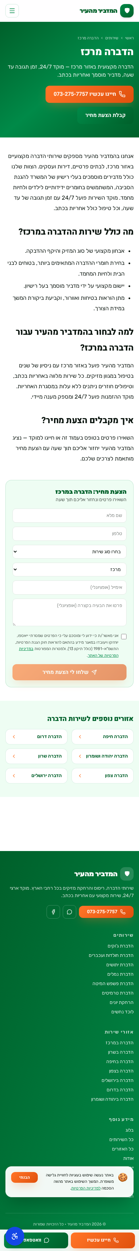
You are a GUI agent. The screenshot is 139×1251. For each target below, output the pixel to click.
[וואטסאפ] (69, 912)
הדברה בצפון (121, 1071)
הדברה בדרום (120, 1090)
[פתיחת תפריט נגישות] (14, 1236)
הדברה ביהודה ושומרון (112, 1099)
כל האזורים (123, 1149)
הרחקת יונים (122, 1002)
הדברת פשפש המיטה (113, 983)
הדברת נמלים (120, 974)
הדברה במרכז (120, 1043)
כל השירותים (121, 1139)
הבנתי (24, 1177)
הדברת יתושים (120, 965)
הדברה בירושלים (118, 1080)
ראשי (129, 38)
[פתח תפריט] (12, 10)
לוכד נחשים (122, 1012)
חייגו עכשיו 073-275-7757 (85, 94)
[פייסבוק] (53, 912)
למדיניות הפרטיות (86, 1188)
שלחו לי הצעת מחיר (66, 672)
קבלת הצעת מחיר (105, 115)
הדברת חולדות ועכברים (111, 955)
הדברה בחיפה (120, 1061)
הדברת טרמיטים (118, 993)
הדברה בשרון (121, 1052)
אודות (128, 1158)
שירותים (111, 38)
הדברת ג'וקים (121, 946)
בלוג (130, 1130)
